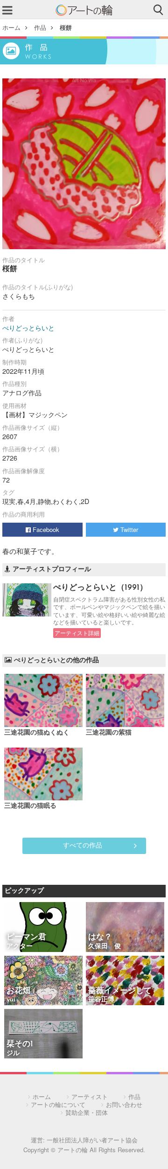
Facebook (45, 529)
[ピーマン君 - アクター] (43, 927)
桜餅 (66, 27)
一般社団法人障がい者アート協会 (92, 1139)
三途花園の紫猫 (109, 732)
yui (11, 999)
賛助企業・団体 (86, 1112)
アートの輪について (58, 1104)
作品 (40, 27)
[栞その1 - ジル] (43, 1034)
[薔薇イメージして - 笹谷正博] (125, 981)
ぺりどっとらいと (28, 327)
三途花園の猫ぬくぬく (37, 732)
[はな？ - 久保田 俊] (125, 927)
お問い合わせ (124, 1104)
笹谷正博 (101, 999)
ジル (13, 1053)
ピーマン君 (26, 937)
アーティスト (89, 1096)
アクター (20, 946)
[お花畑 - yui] (43, 981)
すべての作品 (82, 844)
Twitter (128, 529)
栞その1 (20, 1044)
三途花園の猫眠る (30, 806)
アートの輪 (84, 10)
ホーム (11, 27)
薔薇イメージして (120, 991)
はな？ (100, 937)
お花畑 (18, 991)
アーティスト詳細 (77, 633)
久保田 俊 (104, 946)
